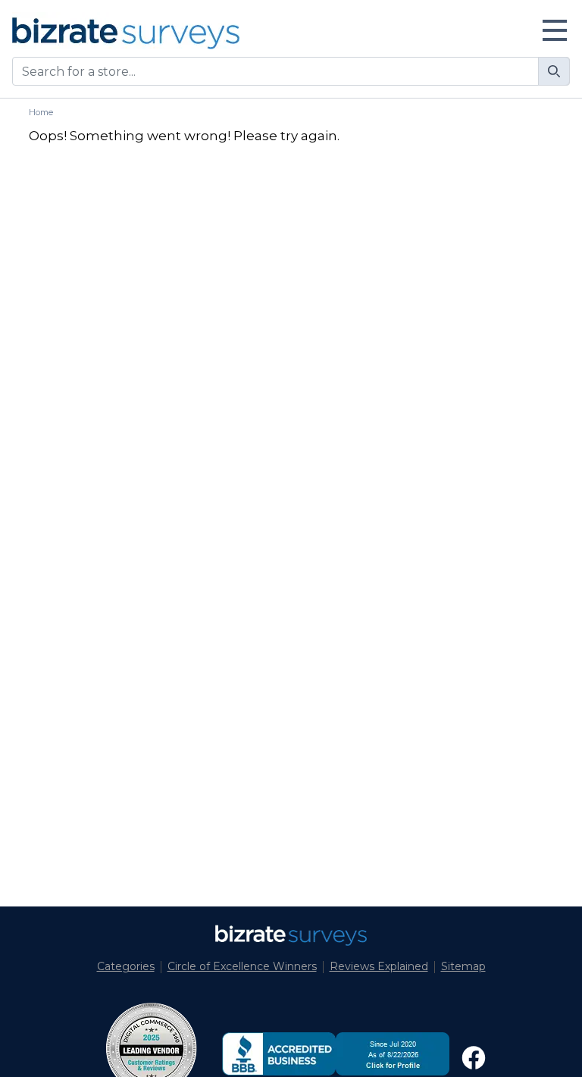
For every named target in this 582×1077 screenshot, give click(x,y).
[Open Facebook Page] (474, 1058)
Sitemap (463, 966)
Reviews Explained (379, 966)
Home (41, 112)
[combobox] (291, 71)
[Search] (554, 71)
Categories (126, 966)
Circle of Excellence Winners (242, 966)
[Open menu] (555, 30)
